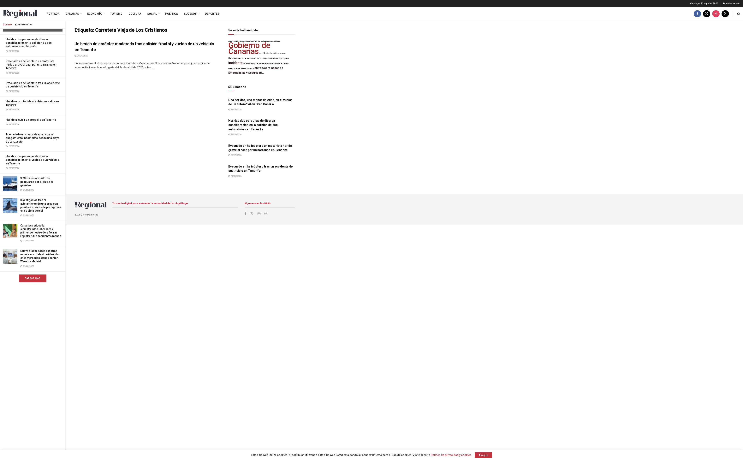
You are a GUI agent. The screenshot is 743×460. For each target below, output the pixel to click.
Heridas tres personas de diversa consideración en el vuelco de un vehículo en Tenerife (32, 160)
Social (152, 13)
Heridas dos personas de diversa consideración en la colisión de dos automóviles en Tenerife (29, 43)
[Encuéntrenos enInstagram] (716, 14)
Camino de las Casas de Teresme (277, 63)
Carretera (232, 58)
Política (171, 13)
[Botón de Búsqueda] (738, 14)
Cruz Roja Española (282, 58)
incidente (235, 63)
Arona (273, 58)
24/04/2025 (82, 56)
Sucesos (190, 13)
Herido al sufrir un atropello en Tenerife (31, 119)
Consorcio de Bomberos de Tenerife (249, 58)
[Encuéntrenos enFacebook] (697, 14)
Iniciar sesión (732, 3)
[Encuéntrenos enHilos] (725, 14)
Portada (53, 13)
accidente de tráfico (269, 53)
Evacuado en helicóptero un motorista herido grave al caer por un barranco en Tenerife (31, 65)
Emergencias (266, 58)
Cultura (135, 13)
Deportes (212, 13)
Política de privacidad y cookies (451, 455)
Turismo (116, 13)
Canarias (72, 13)
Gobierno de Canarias (249, 48)
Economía (94, 13)
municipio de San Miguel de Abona (240, 68)
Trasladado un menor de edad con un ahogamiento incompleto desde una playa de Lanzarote (32, 138)
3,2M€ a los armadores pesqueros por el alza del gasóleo (36, 182)
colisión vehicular (274, 41)
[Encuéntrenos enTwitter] (706, 14)
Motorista (283, 53)
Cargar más (33, 278)
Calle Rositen (248, 63)
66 (263, 73)
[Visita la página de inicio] (20, 14)
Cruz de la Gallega (259, 63)
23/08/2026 (235, 109)
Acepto (483, 455)
